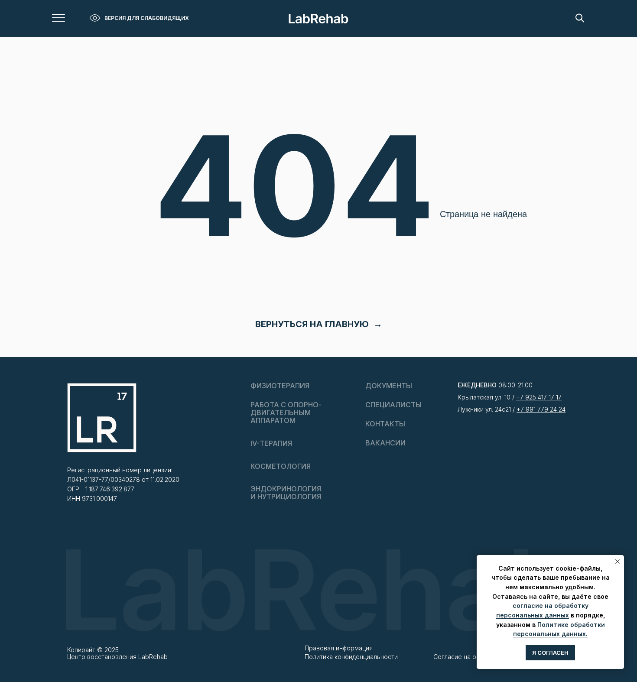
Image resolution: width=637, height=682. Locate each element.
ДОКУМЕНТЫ (388, 385)
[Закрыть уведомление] (617, 561)
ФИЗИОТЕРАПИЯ (279, 385)
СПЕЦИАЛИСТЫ (393, 404)
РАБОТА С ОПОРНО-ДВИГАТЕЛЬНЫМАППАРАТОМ (286, 412)
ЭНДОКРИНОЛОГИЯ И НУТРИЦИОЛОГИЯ (285, 492)
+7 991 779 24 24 (541, 409)
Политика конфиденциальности (351, 656)
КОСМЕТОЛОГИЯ (280, 466)
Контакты (385, 423)
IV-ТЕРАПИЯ (271, 443)
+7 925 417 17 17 (539, 397)
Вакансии (385, 442)
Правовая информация (339, 648)
